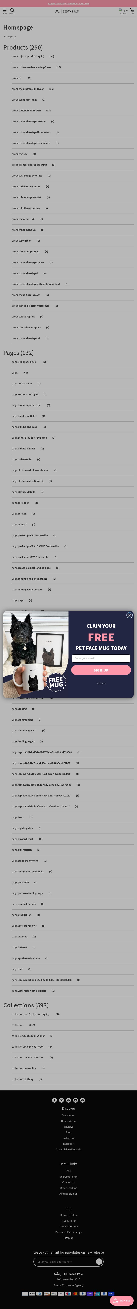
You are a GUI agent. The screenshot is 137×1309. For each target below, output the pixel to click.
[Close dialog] (129, 615)
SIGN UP (101, 670)
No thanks (101, 683)
